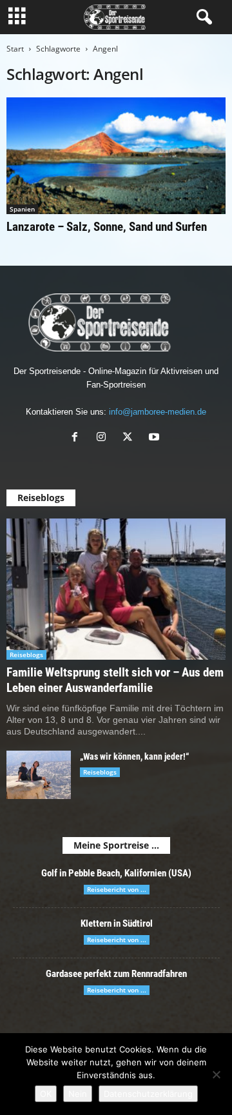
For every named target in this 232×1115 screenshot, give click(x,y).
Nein (77, 1094)
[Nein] (215, 1074)
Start (15, 48)
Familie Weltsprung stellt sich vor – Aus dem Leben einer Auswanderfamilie (115, 680)
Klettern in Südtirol (117, 923)
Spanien (22, 208)
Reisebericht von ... (116, 889)
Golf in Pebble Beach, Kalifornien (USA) (116, 873)
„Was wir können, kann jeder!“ (134, 756)
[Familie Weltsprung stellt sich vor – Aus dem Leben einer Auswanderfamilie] (116, 589)
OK (46, 1094)
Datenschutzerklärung (148, 1094)
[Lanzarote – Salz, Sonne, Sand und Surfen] (116, 155)
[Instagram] (104, 438)
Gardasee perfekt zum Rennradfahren (116, 974)
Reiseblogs (26, 654)
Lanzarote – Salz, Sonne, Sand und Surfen (106, 226)
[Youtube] (156, 438)
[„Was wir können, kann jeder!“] (38, 775)
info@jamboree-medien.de (157, 412)
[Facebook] (77, 438)
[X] (130, 438)
